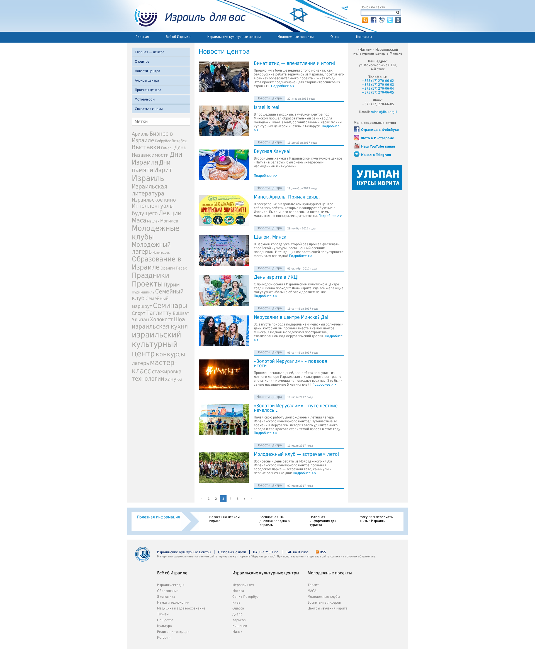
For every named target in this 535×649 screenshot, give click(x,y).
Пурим (172, 285)
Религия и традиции (173, 632)
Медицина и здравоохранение (181, 608)
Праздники (150, 275)
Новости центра (147, 71)
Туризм (163, 614)
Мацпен (153, 221)
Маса (139, 220)
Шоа (179, 319)
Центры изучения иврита (327, 608)
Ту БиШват (177, 313)
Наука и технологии (173, 602)
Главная (142, 37)
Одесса (238, 608)
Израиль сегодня (170, 585)
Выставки (146, 147)
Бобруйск (163, 141)
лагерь (140, 363)
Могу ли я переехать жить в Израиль (376, 519)
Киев (236, 602)
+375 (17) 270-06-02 (378, 81)
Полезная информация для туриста (323, 521)
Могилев (169, 221)
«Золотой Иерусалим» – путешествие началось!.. (295, 408)
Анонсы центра (147, 80)
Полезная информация (158, 517)
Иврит (163, 169)
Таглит (156, 313)
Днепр (237, 614)
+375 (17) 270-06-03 (378, 85)
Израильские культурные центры (234, 37)
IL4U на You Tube (266, 552)
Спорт (138, 313)
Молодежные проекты (296, 37)
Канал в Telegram (376, 155)
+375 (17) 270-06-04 (378, 88)
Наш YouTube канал (378, 146)
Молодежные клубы (324, 597)
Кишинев (239, 626)
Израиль (148, 178)
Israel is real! (267, 107)
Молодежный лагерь (151, 248)
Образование (168, 591)
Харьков (238, 620)
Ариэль (140, 134)
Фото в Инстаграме (377, 138)
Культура (164, 626)
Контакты (364, 37)
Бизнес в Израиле (152, 137)
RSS (323, 552)
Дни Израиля (157, 158)
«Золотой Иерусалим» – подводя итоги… (290, 363)
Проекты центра (148, 90)
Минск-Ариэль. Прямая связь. (287, 197)
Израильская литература (149, 190)
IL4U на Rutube (297, 552)
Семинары (170, 306)
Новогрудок (161, 252)
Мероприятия (243, 585)
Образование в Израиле (156, 263)
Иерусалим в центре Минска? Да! (291, 317)
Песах (181, 268)
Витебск (179, 141)
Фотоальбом (145, 99)
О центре (142, 61)
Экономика (166, 597)
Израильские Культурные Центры (184, 552)
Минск (237, 632)
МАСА (312, 591)
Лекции (170, 213)
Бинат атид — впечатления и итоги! (294, 63)
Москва (238, 591)
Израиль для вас (186, 16)
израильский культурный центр (156, 344)
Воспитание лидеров (324, 602)
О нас (334, 37)
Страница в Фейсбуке (380, 130)
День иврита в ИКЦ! (276, 277)
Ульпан (140, 319)
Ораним (167, 268)
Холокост (161, 319)
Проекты (147, 284)
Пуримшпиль (143, 292)
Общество (165, 620)
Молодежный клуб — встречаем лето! (296, 454)
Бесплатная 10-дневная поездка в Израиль (274, 521)
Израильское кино (154, 200)
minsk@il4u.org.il (384, 112)
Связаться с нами (149, 109)
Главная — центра (149, 52)
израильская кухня (160, 326)
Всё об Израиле (178, 37)
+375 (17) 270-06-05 (378, 92)
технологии (148, 378)
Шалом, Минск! (271, 237)
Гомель (167, 148)
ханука (173, 379)
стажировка (166, 371)
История (164, 638)
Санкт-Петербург (246, 597)
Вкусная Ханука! (272, 151)
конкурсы (170, 354)
